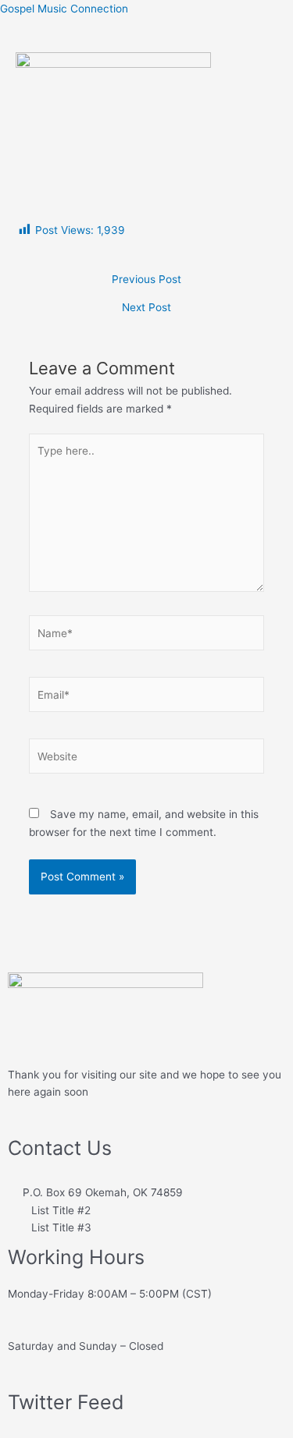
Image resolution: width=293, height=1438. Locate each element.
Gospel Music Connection (64, 8)
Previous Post (146, 279)
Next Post (146, 308)
